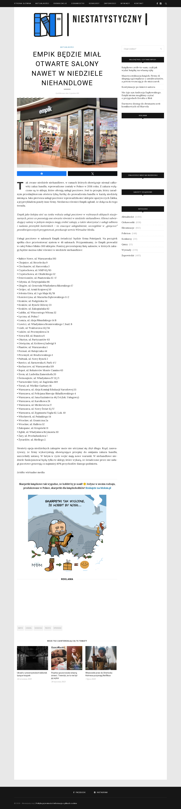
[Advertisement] (67, 602)
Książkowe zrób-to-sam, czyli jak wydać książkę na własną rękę (139, 69)
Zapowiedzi (110, 3)
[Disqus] (67, 729)
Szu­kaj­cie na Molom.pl (98, 488)
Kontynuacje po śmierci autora (138, 87)
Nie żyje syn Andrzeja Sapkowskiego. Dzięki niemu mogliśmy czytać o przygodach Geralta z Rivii (141, 95)
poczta (48, 628)
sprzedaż (57, 628)
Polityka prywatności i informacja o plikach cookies (56, 803)
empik (20, 628)
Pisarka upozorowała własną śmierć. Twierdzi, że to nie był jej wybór (64, 675)
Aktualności (42, 3)
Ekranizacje (60, 3)
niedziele (38, 628)
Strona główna (22, 3)
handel (29, 628)
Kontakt (139, 3)
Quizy (125, 244)
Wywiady (125, 3)
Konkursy (94, 3)
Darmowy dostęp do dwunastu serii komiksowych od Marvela (141, 105)
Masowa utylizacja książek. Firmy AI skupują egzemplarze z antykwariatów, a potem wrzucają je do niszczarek (143, 78)
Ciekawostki (78, 3)
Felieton (126, 233)
